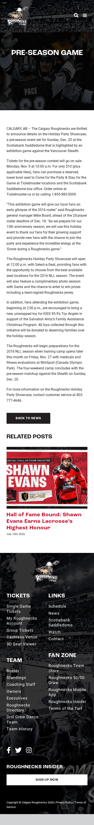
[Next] (84, 485)
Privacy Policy (64, 789)
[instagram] (29, 737)
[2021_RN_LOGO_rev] (47, 549)
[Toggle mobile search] (76, 15)
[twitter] (18, 737)
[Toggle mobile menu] (85, 15)
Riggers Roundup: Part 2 (41, 515)
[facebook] (9, 737)
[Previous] (10, 485)
